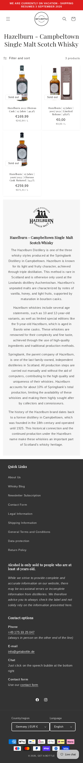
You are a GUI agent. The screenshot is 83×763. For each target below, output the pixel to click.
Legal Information (20, 513)
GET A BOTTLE (46, 756)
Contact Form (17, 504)
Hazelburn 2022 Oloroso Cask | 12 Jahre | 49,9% (22, 110)
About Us (14, 477)
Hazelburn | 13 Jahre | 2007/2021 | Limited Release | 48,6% (60, 111)
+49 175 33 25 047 (21, 632)
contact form (29, 684)
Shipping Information (22, 522)
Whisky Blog (16, 486)
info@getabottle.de (21, 651)
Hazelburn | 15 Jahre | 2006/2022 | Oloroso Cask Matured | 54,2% (21, 177)
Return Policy (17, 550)
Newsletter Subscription (24, 495)
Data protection (18, 540)
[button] (8, 18)
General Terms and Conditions (29, 531)
